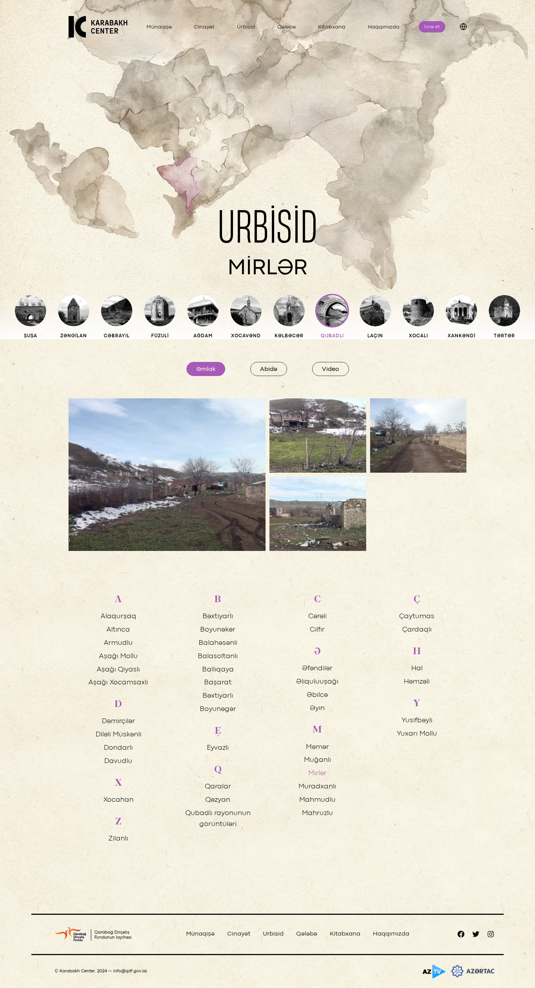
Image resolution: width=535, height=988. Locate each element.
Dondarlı (118, 748)
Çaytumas (416, 616)
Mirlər (317, 773)
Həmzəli (417, 682)
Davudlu (118, 761)
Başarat (217, 683)
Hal (417, 668)
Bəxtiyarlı (217, 616)
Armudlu (118, 643)
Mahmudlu (317, 800)
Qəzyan (217, 800)
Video (330, 369)
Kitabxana (331, 27)
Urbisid (246, 27)
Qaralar (218, 787)
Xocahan (118, 800)
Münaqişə (159, 27)
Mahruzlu (317, 813)
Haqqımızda (383, 27)
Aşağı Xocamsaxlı (118, 683)
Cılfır (317, 630)
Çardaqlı (417, 630)
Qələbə (286, 27)
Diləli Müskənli (118, 735)
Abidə (268, 369)
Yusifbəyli (416, 720)
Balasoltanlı (218, 656)
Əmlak (205, 369)
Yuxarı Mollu (417, 734)
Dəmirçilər (118, 721)
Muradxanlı (317, 787)
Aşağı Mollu (118, 656)
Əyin (317, 708)
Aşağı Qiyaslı (118, 670)
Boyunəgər (218, 709)
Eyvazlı (218, 748)
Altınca (118, 630)
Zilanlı (118, 839)
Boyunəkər (217, 630)
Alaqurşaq (118, 616)
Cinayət (204, 27)
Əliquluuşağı (317, 682)
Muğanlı (317, 760)
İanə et (432, 27)
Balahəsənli (218, 643)
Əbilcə (317, 695)
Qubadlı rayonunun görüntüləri (218, 819)
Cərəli (317, 616)
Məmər (317, 747)
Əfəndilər (317, 668)
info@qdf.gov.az (130, 971)
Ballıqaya (218, 670)
